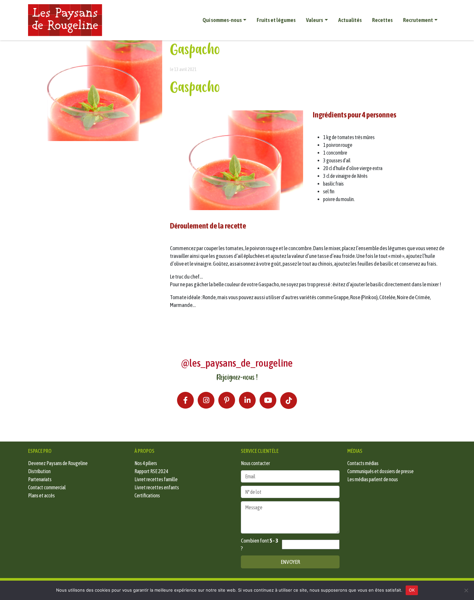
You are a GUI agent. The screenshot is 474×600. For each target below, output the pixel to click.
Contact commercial (47, 487)
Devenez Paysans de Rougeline (58, 463)
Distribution (39, 471)
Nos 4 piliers (145, 463)
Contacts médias (363, 463)
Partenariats (40, 479)
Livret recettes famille (156, 479)
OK (412, 590)
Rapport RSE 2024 (151, 471)
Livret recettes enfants (156, 487)
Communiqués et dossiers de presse (380, 471)
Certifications (147, 495)
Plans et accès (41, 495)
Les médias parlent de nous (372, 479)
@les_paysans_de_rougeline (237, 363)
